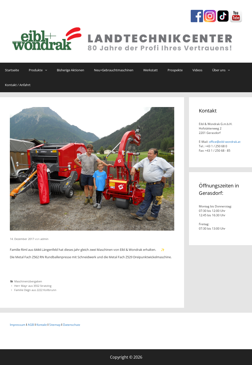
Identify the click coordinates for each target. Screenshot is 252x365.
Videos (197, 70)
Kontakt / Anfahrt (18, 85)
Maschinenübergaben (28, 281)
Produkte (36, 70)
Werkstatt (150, 70)
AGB (31, 325)
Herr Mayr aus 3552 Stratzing (32, 286)
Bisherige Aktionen (70, 70)
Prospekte (175, 70)
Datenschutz (71, 325)
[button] (47, 70)
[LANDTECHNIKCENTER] (126, 38)
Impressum (17, 325)
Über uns (218, 70)
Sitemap (55, 325)
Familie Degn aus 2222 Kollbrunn (35, 290)
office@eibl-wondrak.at (224, 142)
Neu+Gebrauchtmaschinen (113, 70)
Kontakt (41, 325)
